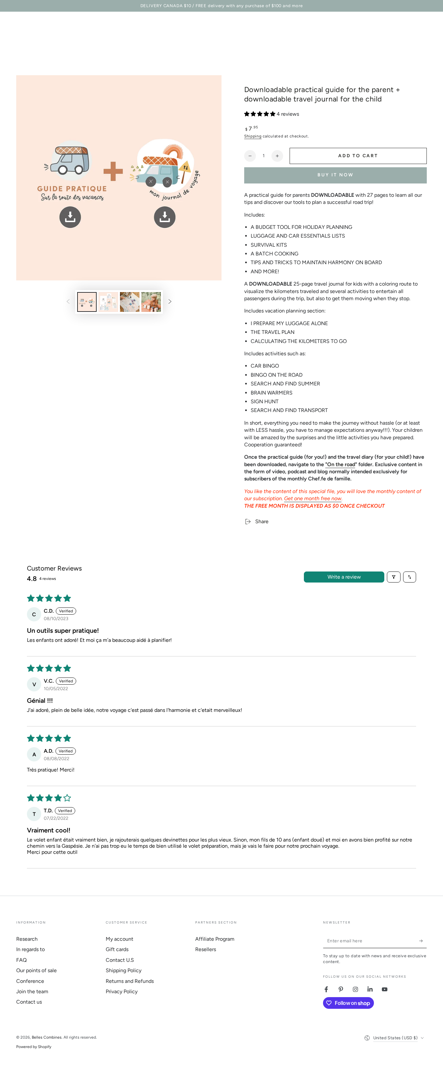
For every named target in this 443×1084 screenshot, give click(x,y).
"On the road (340, 464)
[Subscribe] (423, 941)
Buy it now (335, 175)
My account (119, 939)
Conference (30, 981)
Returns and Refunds (130, 981)
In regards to (30, 949)
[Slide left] (68, 302)
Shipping (253, 136)
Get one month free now (312, 498)
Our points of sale (36, 970)
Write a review (344, 577)
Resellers (205, 949)
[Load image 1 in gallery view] (87, 302)
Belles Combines (47, 1037)
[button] (260, 114)
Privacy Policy (122, 991)
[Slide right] (170, 302)
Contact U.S (120, 960)
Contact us (29, 1002)
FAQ (21, 960)
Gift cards (117, 949)
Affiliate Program (214, 939)
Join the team (32, 991)
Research (27, 939)
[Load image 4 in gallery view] (151, 302)
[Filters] (394, 577)
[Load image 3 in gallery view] (129, 302)
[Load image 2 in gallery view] (108, 302)
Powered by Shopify (33, 1046)
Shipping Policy (123, 970)
